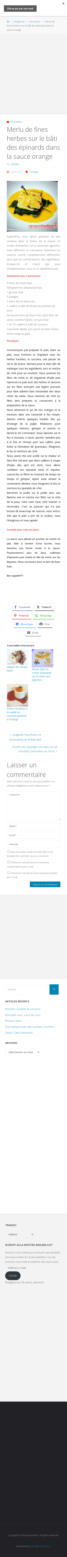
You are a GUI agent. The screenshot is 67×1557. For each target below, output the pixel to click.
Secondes (34, 21)
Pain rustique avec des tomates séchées (29, 1026)
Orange (34, 172)
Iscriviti (13, 1275)
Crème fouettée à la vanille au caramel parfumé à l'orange (17, 714)
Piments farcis (13, 1021)
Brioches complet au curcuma (22, 1009)
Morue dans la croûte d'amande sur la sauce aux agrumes (41, 674)
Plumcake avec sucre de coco (22, 1015)
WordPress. (45, 1546)
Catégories (18, 21)
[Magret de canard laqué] (17, 657)
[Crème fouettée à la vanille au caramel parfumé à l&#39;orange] (17, 695)
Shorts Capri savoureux (19, 1032)
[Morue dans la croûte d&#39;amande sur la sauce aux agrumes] (42, 658)
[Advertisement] (33, 72)
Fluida (32, 1546)
